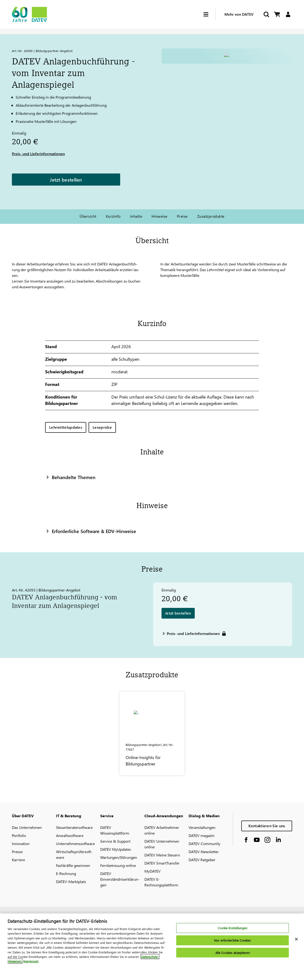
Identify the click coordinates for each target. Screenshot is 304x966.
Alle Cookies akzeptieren (232, 953)
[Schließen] (296, 939)
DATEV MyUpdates (115, 849)
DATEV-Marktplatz (71, 881)
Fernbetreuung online (118, 865)
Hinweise (159, 216)
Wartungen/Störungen (118, 857)
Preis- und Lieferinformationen (38, 153)
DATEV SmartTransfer (162, 862)
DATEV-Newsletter (204, 851)
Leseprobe (102, 427)
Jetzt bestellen (66, 179)
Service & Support (115, 841)
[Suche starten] (266, 14)
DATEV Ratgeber (202, 859)
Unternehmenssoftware (75, 843)
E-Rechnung (66, 873)
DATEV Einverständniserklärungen (119, 879)
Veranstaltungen (202, 827)
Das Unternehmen (27, 827)
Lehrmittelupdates (65, 427)
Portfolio (19, 835)
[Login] (288, 14)
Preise (182, 216)
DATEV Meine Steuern (162, 854)
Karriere (18, 859)
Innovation (20, 843)
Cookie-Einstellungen (232, 928)
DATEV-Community (204, 843)
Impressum (30, 961)
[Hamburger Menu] (209, 14)
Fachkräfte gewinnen (73, 865)
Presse (17, 851)
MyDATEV (152, 871)
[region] (152, 939)
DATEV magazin (201, 835)
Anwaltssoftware (69, 835)
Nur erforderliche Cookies (232, 940)
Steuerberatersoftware (74, 827)
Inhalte (136, 216)
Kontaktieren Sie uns (266, 825)
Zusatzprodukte (210, 216)
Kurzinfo (113, 216)
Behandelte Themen (73, 477)
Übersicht (88, 216)
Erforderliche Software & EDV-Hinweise (94, 531)
